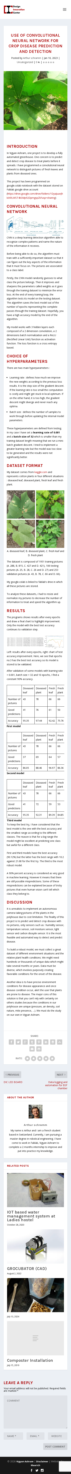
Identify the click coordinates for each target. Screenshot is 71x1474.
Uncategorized (25, 62)
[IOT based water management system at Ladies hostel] (35, 1190)
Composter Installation (30, 1360)
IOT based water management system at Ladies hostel (31, 1216)
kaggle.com (40, 472)
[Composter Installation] (35, 1338)
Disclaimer (42, 1461)
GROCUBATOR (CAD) (27, 1268)
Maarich (35, 1465)
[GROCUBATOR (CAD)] (35, 1246)
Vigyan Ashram (24, 1461)
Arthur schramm (32, 58)
